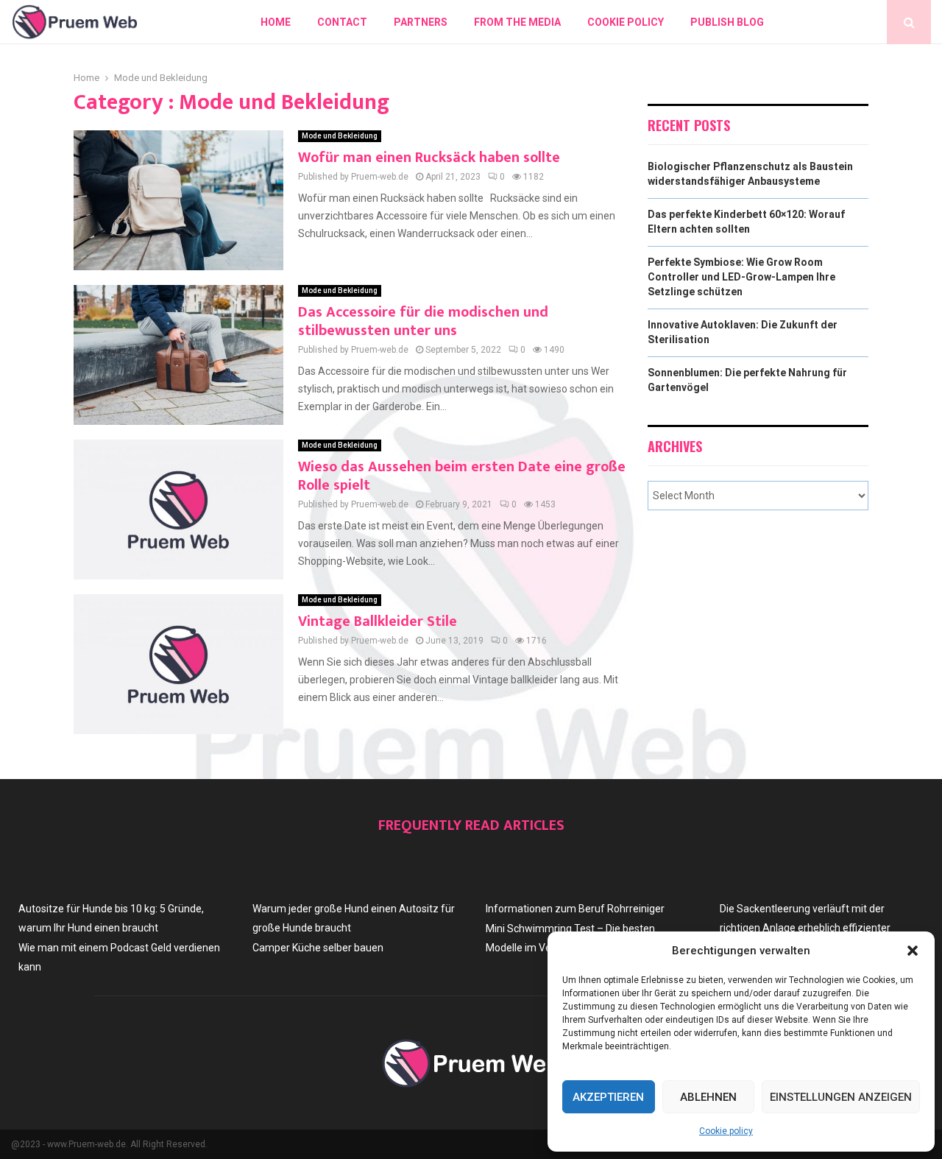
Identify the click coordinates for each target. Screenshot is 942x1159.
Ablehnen (708, 1097)
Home (276, 22)
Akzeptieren (608, 1097)
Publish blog (727, 22)
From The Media (517, 22)
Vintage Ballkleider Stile (377, 621)
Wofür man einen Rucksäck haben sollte (429, 157)
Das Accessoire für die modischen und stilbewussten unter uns (423, 321)
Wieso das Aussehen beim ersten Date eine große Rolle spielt (462, 476)
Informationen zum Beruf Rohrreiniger (575, 909)
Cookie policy (726, 1131)
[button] (912, 950)
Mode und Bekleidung (340, 136)
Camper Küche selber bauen (317, 948)
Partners (420, 22)
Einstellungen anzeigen (841, 1097)
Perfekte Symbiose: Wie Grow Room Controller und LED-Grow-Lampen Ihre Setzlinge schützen (741, 276)
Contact (342, 22)
